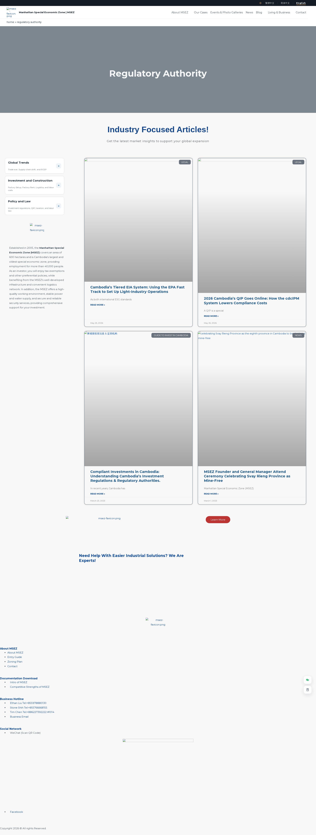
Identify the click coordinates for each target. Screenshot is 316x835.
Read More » (97, 305)
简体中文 (285, 3)
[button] (189, 12)
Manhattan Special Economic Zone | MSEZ (47, 12)
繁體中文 (269, 3)
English (301, 3)
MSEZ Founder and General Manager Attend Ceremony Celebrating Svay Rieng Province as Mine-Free (247, 476)
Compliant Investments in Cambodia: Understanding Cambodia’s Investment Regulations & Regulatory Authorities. (127, 476)
